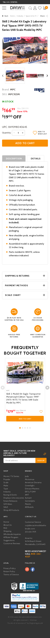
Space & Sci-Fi (31, 16)
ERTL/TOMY (30, 491)
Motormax (29, 479)
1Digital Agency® (36, 623)
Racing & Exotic (10, 495)
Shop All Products (11, 510)
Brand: (5, 89)
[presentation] (3, 388)
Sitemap (33, 620)
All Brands (29, 507)
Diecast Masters (32, 488)
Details (36, 158)
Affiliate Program (10, 537)
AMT (27, 495)
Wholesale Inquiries (12, 534)
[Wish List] (40, 8)
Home (12, 16)
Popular (6, 479)
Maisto (28, 504)
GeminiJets (30, 501)
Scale (5, 482)
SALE (5, 507)
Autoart (28, 498)
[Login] (35, 8)
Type (5, 488)
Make (5, 485)
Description (14, 158)
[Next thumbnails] (47, 76)
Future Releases (10, 501)
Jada (27, 476)
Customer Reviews (11, 543)
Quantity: (6, 132)
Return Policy (9, 571)
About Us (7, 525)
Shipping (7, 531)
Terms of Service (11, 574)
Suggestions (9, 540)
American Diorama (33, 482)
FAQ (5, 528)
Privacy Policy (9, 568)
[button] (20, 428)
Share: (42, 16)
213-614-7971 (30, 532)
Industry (20, 16)
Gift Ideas (7, 504)
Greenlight (29, 485)
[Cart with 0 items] (44, 8)
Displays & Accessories (13, 498)
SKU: (5, 94)
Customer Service (33, 522)
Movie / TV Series (11, 476)
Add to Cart (25, 419)
